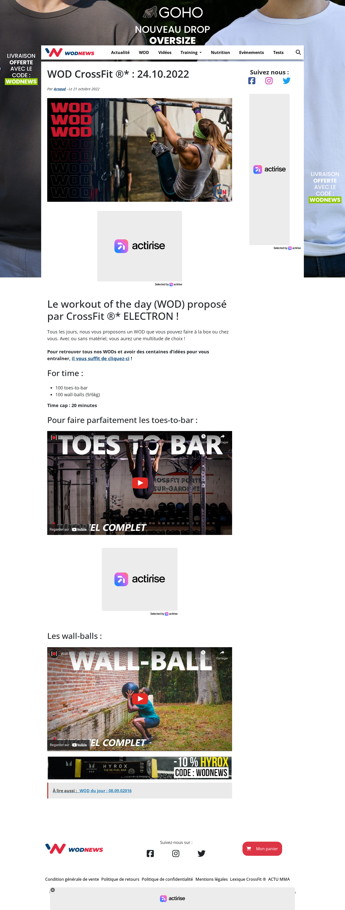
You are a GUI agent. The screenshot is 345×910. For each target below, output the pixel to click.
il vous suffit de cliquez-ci (101, 358)
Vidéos (164, 52)
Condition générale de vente (72, 879)
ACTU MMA (279, 879)
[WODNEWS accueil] (69, 52)
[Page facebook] (150, 853)
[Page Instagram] (175, 853)
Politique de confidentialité (167, 879)
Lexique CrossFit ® (248, 879)
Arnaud (60, 89)
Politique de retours (120, 879)
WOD (144, 52)
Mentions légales (211, 879)
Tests (278, 52)
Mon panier (266, 848)
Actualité (120, 52)
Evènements (251, 52)
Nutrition (220, 52)
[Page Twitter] (202, 853)
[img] (298, 52)
